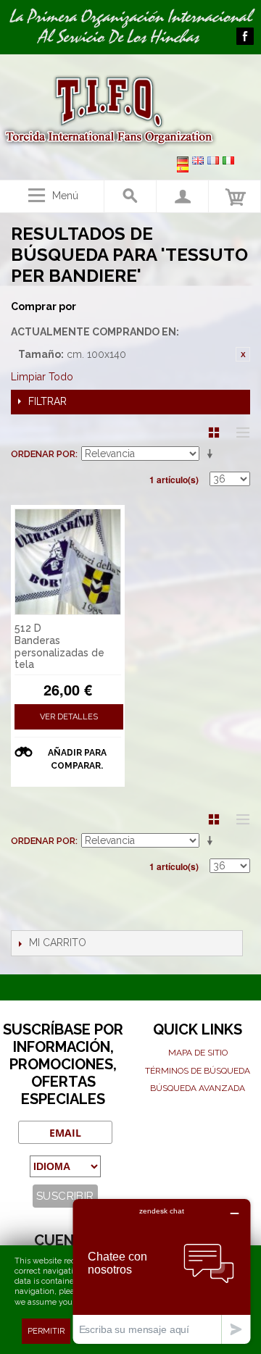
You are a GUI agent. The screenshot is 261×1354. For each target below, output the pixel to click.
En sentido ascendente (212, 454)
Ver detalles (69, 717)
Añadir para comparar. (77, 759)
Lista (239, 432)
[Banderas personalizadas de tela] (67, 562)
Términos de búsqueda (197, 1071)
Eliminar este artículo (243, 354)
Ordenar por (43, 453)
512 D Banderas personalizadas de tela (59, 646)
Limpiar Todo (42, 377)
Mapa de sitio (198, 1053)
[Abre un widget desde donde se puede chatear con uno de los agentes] (161, 1271)
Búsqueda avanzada (197, 1088)
